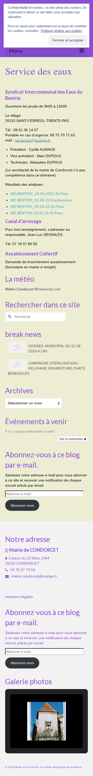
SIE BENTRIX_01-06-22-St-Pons (37, 206)
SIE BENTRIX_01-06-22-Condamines (41, 200)
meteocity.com (49, 289)
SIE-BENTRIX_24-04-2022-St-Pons (39, 194)
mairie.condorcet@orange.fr (33, 576)
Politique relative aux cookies (61, 31)
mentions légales (19, 597)
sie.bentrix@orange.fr (32, 140)
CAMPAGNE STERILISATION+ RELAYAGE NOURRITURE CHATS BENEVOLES (46, 368)
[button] (34, 734)
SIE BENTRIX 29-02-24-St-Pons (36, 213)
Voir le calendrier (71, 438)
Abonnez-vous (22, 505)
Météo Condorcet (19, 289)
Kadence (76, 767)
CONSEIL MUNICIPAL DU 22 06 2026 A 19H (54, 348)
